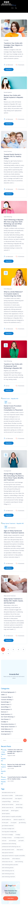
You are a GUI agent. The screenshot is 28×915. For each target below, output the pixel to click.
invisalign (6, 40)
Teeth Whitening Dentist (7, 867)
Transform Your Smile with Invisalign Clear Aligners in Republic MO (13, 45)
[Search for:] (14, 740)
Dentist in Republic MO (19, 819)
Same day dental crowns (8, 849)
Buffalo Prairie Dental (7, 798)
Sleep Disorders (6, 858)
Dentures (3, 712)
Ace (8, 386)
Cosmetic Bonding (6, 699)
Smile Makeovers (8, 289)
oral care (4, 840)
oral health (21, 840)
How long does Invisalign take (9, 831)
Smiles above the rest (7, 861)
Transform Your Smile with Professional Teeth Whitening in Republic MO (13, 366)
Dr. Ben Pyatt (5, 822)
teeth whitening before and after (10, 864)
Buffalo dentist (19, 795)
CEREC (3, 694)
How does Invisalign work (8, 828)
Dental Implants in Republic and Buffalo (11, 816)
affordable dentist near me (8, 792)
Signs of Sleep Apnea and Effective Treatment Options (14, 532)
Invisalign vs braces (7, 837)
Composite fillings (6, 697)
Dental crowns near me (7, 807)
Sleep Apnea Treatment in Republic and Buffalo (13, 855)
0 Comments (21, 65)
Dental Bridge (5, 702)
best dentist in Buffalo (7, 795)
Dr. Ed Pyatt (13, 822)
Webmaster (10, 65)
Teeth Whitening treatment (8, 876)
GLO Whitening (22, 822)
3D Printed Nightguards (7, 692)
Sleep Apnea (20, 849)
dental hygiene (14, 810)
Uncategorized (7, 471)
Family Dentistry (8, 151)
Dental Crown (19, 804)
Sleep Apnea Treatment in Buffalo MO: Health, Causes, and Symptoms (13, 601)
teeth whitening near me (8, 870)
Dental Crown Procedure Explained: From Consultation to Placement (13, 408)
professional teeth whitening (9, 843)
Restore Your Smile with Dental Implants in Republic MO (13, 97)
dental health (5, 810)
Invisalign (17, 834)
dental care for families (7, 804)
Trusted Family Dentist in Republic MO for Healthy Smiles (12, 156)
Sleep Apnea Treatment (10, 527)
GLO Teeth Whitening (7, 717)
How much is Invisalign (7, 834)
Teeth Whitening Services (8, 873)
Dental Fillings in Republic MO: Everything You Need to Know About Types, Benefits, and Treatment (14, 477)
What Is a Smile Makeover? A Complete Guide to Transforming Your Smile (13, 294)
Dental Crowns (5, 704)
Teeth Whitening (8, 216)
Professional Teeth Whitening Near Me (11, 846)
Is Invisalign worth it (19, 837)
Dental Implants (8, 92)
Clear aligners (18, 798)
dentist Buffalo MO (6, 819)
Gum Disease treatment (8, 825)
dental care (16, 801)
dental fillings (5, 707)
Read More (8, 69)
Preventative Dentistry (7, 724)
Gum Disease (5, 719)
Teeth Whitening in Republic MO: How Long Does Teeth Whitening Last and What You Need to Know (14, 223)
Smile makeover (16, 858)
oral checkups (12, 840)
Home (12, 8)
